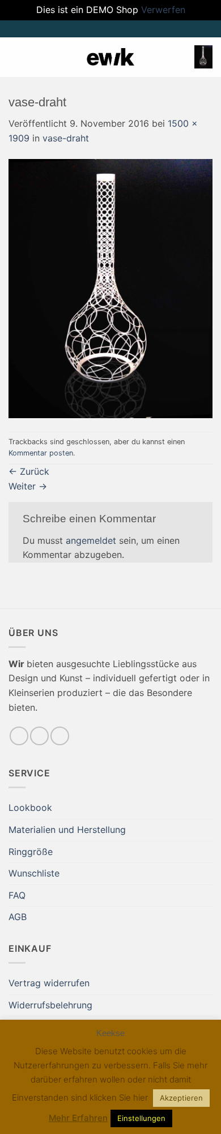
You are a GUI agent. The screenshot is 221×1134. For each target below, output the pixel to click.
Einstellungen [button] (141, 1118)
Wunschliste (34, 873)
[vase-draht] (110, 288)
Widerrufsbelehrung (50, 1005)
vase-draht (65, 138)
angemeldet (91, 540)
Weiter (27, 486)
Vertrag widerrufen (49, 983)
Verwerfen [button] (163, 9)
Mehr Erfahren (78, 1117)
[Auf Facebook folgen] (19, 736)
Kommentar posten (40, 453)
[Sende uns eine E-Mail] (39, 736)
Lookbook (30, 807)
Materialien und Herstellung (67, 829)
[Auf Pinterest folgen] (59, 736)
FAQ (17, 895)
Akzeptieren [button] (181, 1097)
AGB (17, 916)
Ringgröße (30, 851)
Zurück (28, 471)
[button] (15, 57)
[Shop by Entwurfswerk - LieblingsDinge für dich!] (110, 56)
